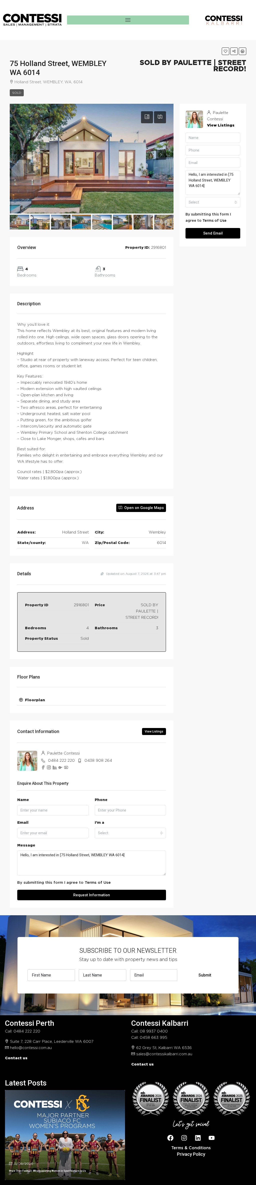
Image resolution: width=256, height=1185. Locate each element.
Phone (101, 800)
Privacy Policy (191, 1154)
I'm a (99, 822)
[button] (225, 51)
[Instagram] (184, 1138)
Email (22, 822)
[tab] (147, 117)
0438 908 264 (98, 760)
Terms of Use (98, 882)
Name (23, 800)
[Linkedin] (198, 1138)
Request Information (91, 895)
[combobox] (130, 833)
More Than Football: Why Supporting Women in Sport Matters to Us (47, 1171)
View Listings (154, 731)
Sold (16, 92)
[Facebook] (170, 1138)
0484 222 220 (61, 760)
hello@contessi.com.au (31, 1048)
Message (26, 845)
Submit (204, 975)
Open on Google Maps (143, 508)
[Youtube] (212, 1138)
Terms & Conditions (191, 1148)
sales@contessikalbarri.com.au (164, 1054)
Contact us (16, 1058)
